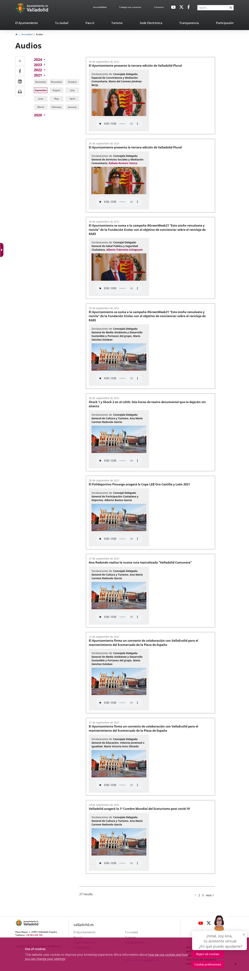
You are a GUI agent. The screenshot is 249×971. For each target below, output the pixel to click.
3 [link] (203, 895)
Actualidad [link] (26, 34)
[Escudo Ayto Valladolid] (19, 923)
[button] (231, 7)
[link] (99, 8)
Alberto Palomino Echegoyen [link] (124, 249)
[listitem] (26, 23)
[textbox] (212, 7)
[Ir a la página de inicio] (20, 8)
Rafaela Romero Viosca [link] (123, 163)
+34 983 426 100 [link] (34, 935)
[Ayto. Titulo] (30, 923)
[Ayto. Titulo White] (37, 8)
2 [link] (199, 895)
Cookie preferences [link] (207, 964)
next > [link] (210, 895)
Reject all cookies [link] (207, 954)
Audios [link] (39, 34)
